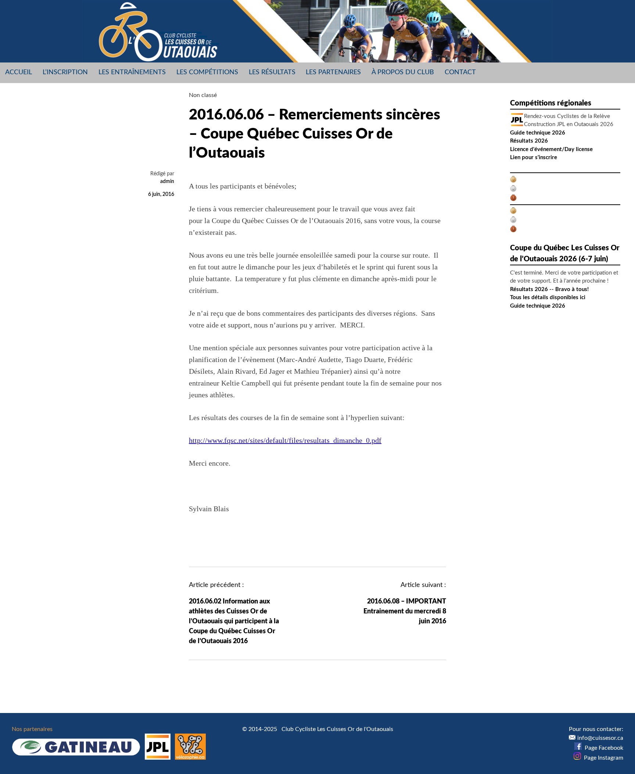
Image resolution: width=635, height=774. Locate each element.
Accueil (18, 72)
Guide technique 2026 (537, 133)
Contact (460, 72)
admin (167, 181)
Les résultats (272, 72)
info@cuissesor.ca (600, 738)
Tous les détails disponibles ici (547, 297)
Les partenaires (333, 72)
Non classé (203, 95)
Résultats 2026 (529, 141)
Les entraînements (132, 72)
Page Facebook (602, 748)
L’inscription (65, 72)
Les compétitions (207, 72)
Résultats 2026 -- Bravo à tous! (549, 289)
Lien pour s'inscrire (533, 157)
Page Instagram (602, 758)
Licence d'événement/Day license (551, 149)
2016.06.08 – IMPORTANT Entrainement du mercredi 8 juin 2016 (404, 611)
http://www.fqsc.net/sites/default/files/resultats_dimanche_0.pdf (285, 440)
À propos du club (403, 72)
